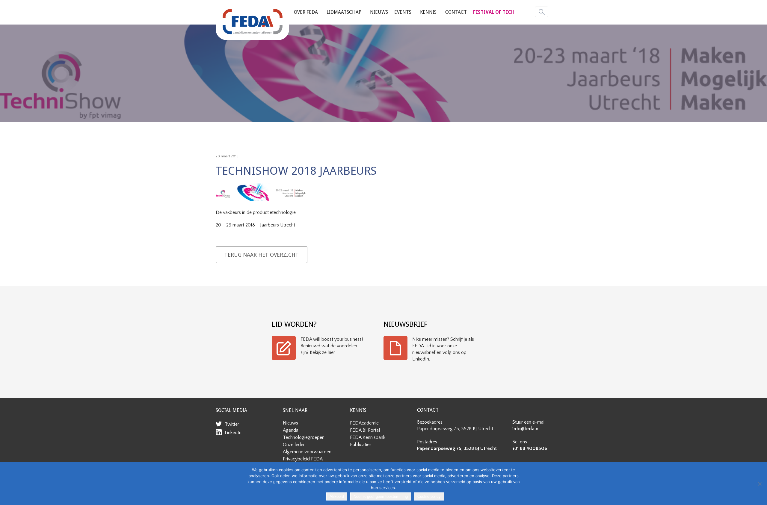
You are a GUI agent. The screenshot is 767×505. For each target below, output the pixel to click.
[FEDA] (252, 21)
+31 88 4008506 (529, 448)
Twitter (232, 424)
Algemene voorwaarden (307, 451)
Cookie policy (429, 496)
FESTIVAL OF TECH (493, 12)
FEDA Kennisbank (367, 437)
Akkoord (337, 496)
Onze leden (294, 444)
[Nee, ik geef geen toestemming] (760, 484)
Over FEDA (306, 12)
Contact (456, 12)
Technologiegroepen (303, 437)
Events (402, 12)
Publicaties (361, 444)
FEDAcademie (364, 423)
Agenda (290, 430)
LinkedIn (233, 432)
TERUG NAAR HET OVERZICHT (261, 255)
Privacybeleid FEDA (303, 459)
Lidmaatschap (344, 12)
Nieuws (379, 12)
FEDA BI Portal (365, 430)
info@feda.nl (526, 428)
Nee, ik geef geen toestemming (381, 496)
